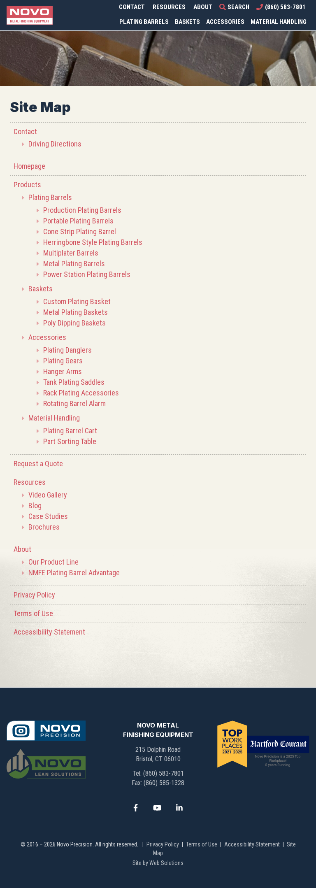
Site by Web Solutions (158, 863)
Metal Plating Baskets (75, 312)
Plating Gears (63, 360)
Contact (132, 7)
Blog (35, 505)
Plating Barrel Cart (70, 430)
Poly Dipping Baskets (74, 322)
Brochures (44, 527)
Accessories (225, 22)
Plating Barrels (144, 22)
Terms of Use (33, 613)
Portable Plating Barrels (78, 220)
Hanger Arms (63, 371)
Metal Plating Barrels (74, 263)
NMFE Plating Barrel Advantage (74, 572)
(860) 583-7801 (285, 7)
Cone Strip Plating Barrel (79, 231)
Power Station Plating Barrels (86, 274)
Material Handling (279, 22)
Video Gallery (47, 494)
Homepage (29, 166)
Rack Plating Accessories (81, 392)
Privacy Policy (34, 594)
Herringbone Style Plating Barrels (92, 242)
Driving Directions (54, 143)
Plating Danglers (67, 350)
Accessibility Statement (49, 632)
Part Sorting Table (69, 441)
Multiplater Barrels (70, 253)
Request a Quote (38, 463)
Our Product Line (53, 562)
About (202, 7)
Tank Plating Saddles (74, 382)
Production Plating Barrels (82, 210)
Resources (169, 7)
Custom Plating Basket (77, 301)
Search (238, 7)
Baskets (187, 22)
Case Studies (48, 516)
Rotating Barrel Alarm (74, 403)
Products (27, 184)
